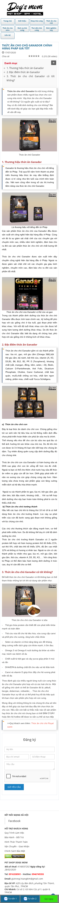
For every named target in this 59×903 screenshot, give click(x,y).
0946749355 (38, 874)
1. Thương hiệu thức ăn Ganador (25, 68)
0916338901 (15, 874)
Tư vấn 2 (31, 898)
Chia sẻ (5, 56)
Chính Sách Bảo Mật (15, 851)
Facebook (14, 821)
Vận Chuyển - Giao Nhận (17, 846)
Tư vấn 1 (12, 898)
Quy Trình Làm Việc (14, 832)
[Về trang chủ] (25, 9)
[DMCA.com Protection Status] (15, 855)
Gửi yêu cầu (14, 787)
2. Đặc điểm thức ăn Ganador (23, 72)
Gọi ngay (48, 898)
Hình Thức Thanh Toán (16, 841)
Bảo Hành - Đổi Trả (14, 837)
